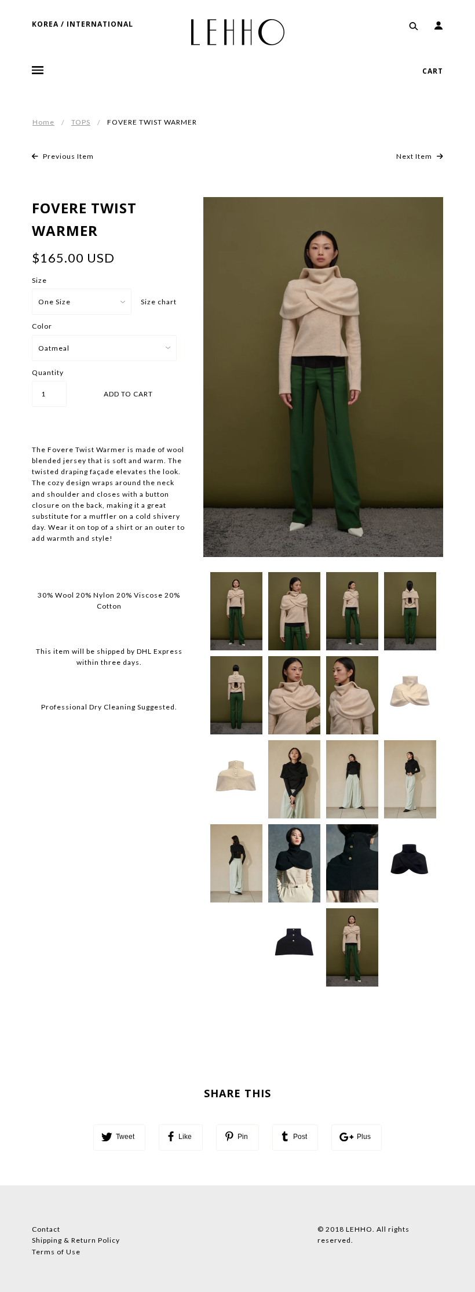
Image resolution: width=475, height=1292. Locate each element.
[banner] (237, 31)
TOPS (80, 122)
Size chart (159, 301)
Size (39, 280)
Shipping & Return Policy (76, 1240)
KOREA (45, 24)
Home (43, 122)
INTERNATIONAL (100, 24)
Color (42, 326)
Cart (432, 71)
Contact (46, 1229)
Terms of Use (56, 1251)
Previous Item (67, 156)
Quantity (48, 372)
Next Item (415, 156)
